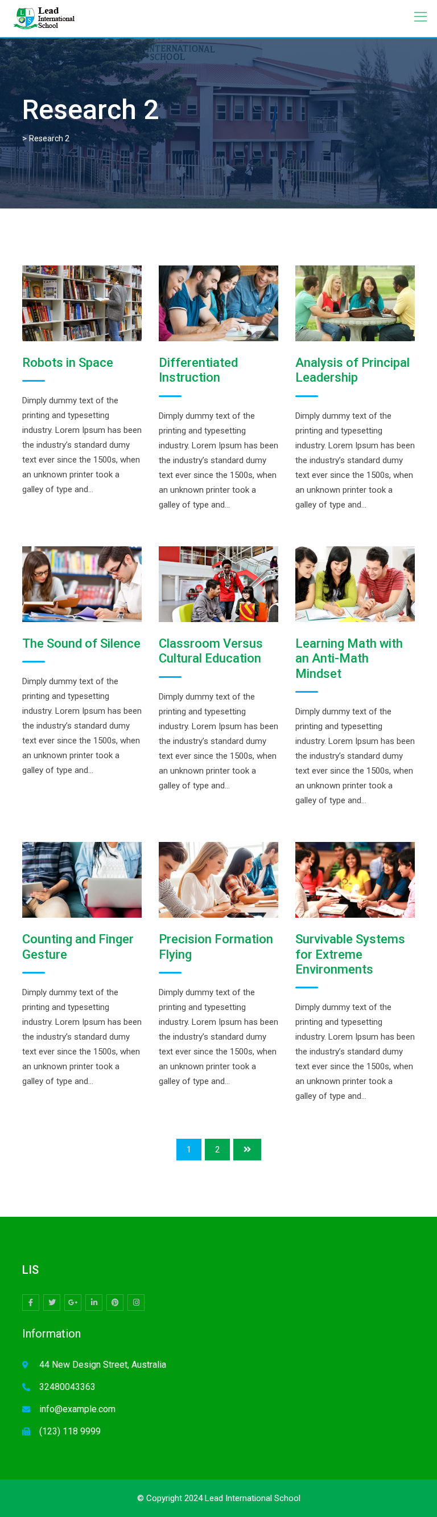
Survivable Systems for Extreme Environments (350, 954)
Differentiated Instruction (198, 370)
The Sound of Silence (81, 643)
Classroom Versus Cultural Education (211, 650)
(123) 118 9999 (70, 1431)
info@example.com (77, 1409)
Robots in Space (67, 362)
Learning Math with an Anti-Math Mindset (349, 658)
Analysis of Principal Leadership (352, 370)
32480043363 (67, 1386)
